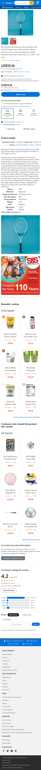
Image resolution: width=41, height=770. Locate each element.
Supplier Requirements (9, 670)
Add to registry (30, 129)
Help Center (33, 641)
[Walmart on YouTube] (11, 751)
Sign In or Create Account (14, 641)
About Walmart (7, 654)
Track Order (15, 644)
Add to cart (20, 94)
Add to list (11, 129)
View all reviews (8, 590)
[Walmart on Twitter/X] (7, 751)
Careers (4, 658)
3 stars (4, 603)
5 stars (4, 598)
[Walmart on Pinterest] (16, 751)
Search (36, 624)
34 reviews (16, 60)
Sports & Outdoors (22, 145)
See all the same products (31, 539)
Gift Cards (5, 690)
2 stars (4, 605)
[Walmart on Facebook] (3, 751)
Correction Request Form (13, 558)
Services (18, 7)
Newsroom (5, 661)
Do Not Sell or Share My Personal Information (17, 733)
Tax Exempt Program (8, 713)
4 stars (3, 600)
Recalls (4, 703)
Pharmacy (5, 700)
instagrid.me (20, 76)
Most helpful (7, 619)
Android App (6, 743)
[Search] (31, 3)
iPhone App (6, 740)
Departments (9, 7)
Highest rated (26, 615)
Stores (4, 680)
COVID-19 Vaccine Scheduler (11, 697)
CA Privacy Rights (8, 726)
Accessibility (6, 706)
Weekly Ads (29, 644)
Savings (26, 7)
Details (18, 124)
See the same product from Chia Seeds (26, 417)
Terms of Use (6, 720)
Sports (32, 145)
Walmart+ (5, 687)
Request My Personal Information (13, 729)
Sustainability (6, 667)
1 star (4, 608)
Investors (5, 664)
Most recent (13, 615)
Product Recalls (7, 710)
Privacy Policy (6, 723)
